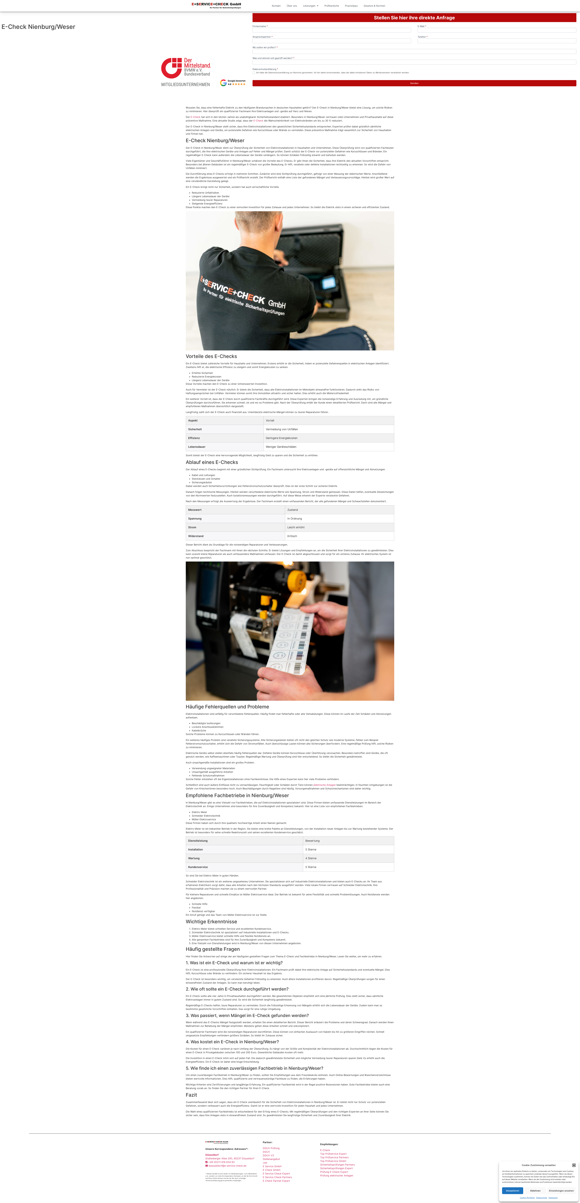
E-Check (195, 116)
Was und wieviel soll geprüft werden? (273, 58)
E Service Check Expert (277, 1173)
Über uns (292, 5)
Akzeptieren (512, 1190)
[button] (573, 1165)
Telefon (423, 37)
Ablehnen (535, 1190)
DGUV (266, 1151)
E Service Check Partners (277, 1177)
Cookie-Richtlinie (527, 1198)
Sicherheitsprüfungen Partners (337, 1164)
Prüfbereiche (331, 5)
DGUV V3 (268, 1155)
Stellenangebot (271, 1159)
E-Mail (422, 26)
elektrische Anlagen (324, 784)
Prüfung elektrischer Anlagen (336, 1175)
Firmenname (260, 26)
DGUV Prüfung (271, 1148)
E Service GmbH (272, 1166)
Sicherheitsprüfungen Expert (336, 1168)
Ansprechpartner (263, 37)
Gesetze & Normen (374, 5)
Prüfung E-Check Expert (334, 1171)
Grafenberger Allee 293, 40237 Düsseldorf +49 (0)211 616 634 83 (229, 1158)
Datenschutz (541, 1198)
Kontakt (276, 5)
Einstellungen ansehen (561, 1190)
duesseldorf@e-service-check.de (227, 1165)
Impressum (553, 1198)
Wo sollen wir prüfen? (265, 47)
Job (265, 1162)
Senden (414, 83)
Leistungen (309, 5)
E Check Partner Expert (276, 1180)
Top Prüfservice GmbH (333, 1161)
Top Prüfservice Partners (334, 1157)
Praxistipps (351, 5)
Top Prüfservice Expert (333, 1153)
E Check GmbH (271, 1169)
